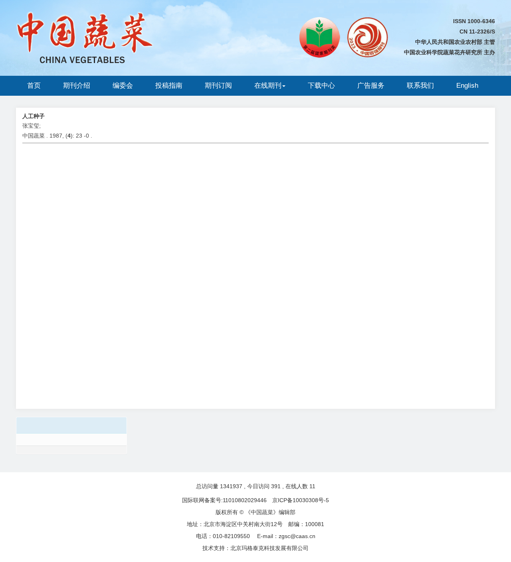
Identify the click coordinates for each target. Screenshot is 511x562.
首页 (34, 85)
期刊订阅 (218, 85)
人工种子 (33, 116)
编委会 (123, 85)
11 (312, 486)
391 (276, 486)
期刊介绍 (76, 85)
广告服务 (370, 85)
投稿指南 (168, 85)
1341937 (231, 486)
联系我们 (420, 85)
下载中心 (321, 85)
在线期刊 (267, 85)
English (467, 85)
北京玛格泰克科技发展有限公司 (269, 548)
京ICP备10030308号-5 (300, 500)
